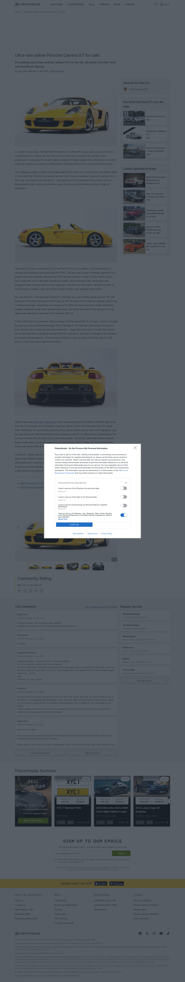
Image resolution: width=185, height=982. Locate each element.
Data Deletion (78, 534)
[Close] (136, 448)
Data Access (92, 534)
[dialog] (92, 491)
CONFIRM (74, 525)
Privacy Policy (106, 534)
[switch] (123, 488)
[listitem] (92, 482)
